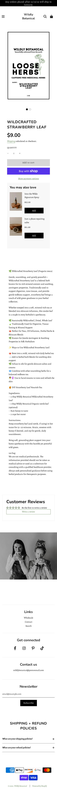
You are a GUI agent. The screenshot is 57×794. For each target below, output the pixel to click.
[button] (27, 109)
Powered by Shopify (39, 786)
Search (28, 625)
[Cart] (51, 16)
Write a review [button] (28, 511)
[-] (8, 153)
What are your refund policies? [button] (16, 747)
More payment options (28, 178)
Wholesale (28, 617)
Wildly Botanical (28, 16)
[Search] (45, 16)
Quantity (12, 147)
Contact (28, 621)
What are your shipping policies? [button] (17, 738)
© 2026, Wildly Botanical (17, 786)
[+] (20, 153)
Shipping (11, 141)
